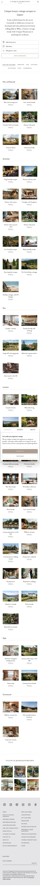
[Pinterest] (17, 804)
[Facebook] (11, 804)
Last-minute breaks (29, 102)
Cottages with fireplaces (29, 202)
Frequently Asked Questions (27, 830)
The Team (24, 824)
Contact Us (6, 837)
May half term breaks (10, 627)
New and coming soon (10, 102)
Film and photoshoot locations (29, 716)
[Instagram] (4, 804)
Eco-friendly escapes (10, 249)
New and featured (9, 64)
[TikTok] (23, 804)
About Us (6, 840)
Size (27, 64)
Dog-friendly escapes (10, 179)
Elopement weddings (29, 581)
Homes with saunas (11, 202)
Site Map (8, 879)
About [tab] (32, 430)
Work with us (7, 831)
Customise (20, 456)
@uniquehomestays (25, 761)
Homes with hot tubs (29, 179)
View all (10, 104)
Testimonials (7, 843)
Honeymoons (11, 581)
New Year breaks (11, 487)
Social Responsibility (10, 846)
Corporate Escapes (9, 825)
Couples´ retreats (10, 328)
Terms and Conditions (28, 834)
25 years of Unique (9, 834)
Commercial (27, 68)
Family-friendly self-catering (29, 329)
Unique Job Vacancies (28, 826)
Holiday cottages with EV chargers (11, 296)
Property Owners (8, 819)
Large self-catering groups (11, 353)
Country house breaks (29, 683)
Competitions (25, 815)
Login (23, 846)
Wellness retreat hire (10, 715)
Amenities (20, 64)
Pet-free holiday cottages (29, 272)
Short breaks (11, 509)
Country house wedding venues (10, 558)
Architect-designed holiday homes (11, 659)
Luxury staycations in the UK (10, 533)
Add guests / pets (11, 50)
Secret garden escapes (10, 272)
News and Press (26, 812)
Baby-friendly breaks (29, 249)
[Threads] (35, 804)
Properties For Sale (9, 822)
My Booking (25, 843)
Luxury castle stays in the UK (29, 659)
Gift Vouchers (26, 818)
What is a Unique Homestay (8, 815)
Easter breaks (29, 604)
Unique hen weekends (29, 557)
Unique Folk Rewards (28, 837)
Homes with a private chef (10, 226)
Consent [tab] (7, 430)
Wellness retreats (29, 532)
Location (34, 64)
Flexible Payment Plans (29, 840)
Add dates (9, 46)
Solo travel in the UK (10, 376)
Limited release (10, 147)
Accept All (20, 451)
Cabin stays (10, 683)
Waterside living (29, 408)
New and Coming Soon (10, 828)
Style (19, 68)
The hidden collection (29, 487)
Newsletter (25, 821)
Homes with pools (29, 125)
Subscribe (6, 856)
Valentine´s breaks (10, 604)
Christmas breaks (29, 147)
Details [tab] (20, 430)
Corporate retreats (10, 740)
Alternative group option (29, 353)
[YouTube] (29, 804)
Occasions (12, 68)
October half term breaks (10, 125)
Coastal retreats (11, 408)
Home (4, 812)
